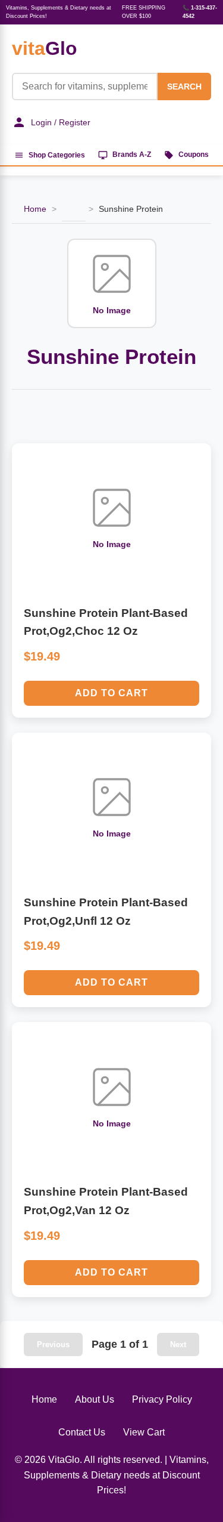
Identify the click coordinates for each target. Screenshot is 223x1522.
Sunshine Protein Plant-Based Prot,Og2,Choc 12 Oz (106, 622)
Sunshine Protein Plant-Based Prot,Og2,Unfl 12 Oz (106, 911)
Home (35, 209)
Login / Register (60, 122)
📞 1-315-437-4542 (200, 12)
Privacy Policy (162, 1399)
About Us (94, 1399)
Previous (53, 1344)
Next (178, 1344)
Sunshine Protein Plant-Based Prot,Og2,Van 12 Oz (106, 1201)
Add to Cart (111, 693)
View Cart (144, 1432)
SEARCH (184, 86)
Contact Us (81, 1432)
